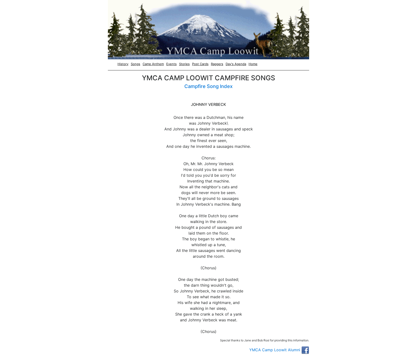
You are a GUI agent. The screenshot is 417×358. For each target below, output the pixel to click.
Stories (184, 64)
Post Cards (200, 64)
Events (171, 64)
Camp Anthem (153, 64)
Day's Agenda (236, 64)
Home (253, 64)
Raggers (217, 64)
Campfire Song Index (208, 86)
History (123, 64)
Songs (135, 64)
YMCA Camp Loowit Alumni (275, 349)
